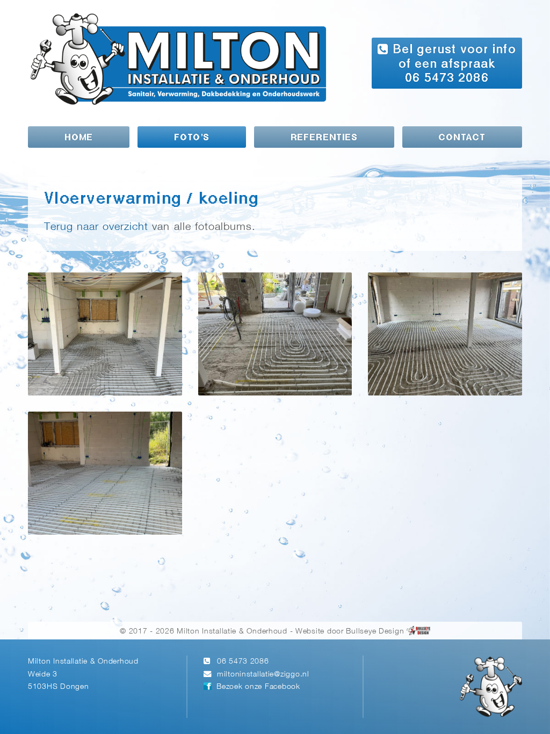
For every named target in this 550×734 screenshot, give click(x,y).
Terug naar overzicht (96, 227)
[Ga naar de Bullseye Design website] (418, 631)
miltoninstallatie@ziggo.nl (263, 674)
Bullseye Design (375, 631)
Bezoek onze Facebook (258, 686)
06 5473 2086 (243, 661)
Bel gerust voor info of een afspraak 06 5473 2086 (452, 64)
